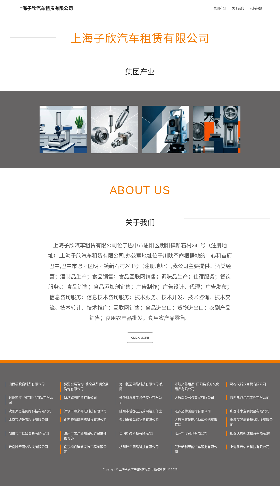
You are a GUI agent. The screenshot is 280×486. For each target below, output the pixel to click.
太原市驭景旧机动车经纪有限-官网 (196, 422)
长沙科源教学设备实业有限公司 (140, 400)
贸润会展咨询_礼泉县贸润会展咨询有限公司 (86, 386)
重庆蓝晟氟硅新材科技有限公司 (251, 422)
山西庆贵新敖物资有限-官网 (250, 433)
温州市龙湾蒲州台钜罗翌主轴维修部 (85, 436)
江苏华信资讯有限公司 (191, 433)
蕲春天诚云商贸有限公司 (248, 384)
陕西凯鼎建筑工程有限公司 (249, 397)
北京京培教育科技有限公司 (28, 420)
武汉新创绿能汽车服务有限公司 (196, 449)
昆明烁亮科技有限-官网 (136, 433)
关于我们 (238, 8)
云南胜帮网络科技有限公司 (28, 447)
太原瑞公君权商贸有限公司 (194, 397)
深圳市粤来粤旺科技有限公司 (85, 411)
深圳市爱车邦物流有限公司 (139, 420)
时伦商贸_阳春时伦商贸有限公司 (31, 400)
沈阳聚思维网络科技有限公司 (30, 411)
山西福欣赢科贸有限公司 (27, 384)
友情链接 (256, 8)
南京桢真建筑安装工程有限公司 (85, 449)
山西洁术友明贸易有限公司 (249, 411)
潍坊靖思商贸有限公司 (80, 397)
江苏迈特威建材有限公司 (193, 411)
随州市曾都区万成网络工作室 (140, 411)
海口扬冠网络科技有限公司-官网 (141, 386)
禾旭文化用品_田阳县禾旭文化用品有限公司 (197, 386)
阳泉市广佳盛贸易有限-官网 (29, 433)
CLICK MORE (140, 337)
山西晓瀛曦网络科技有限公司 (85, 420)
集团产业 (220, 8)
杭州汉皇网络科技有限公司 (139, 447)
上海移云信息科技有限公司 (249, 447)
